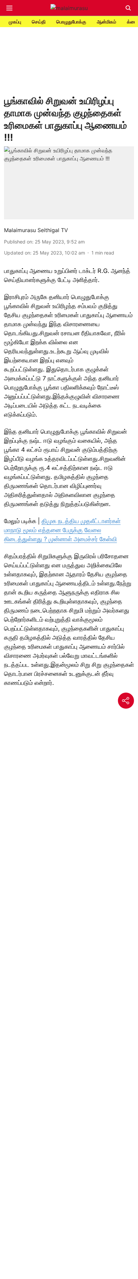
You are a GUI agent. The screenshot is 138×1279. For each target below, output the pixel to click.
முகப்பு (15, 21)
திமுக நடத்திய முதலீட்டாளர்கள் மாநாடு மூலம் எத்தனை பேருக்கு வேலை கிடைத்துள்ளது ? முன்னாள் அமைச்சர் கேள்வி (62, 530)
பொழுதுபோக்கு (71, 21)
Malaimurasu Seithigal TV (36, 230)
